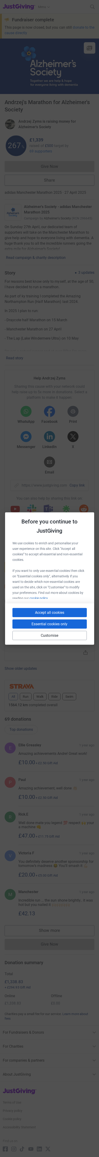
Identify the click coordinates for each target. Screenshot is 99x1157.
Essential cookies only (49, 624)
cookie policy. (39, 598)
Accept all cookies (49, 612)
